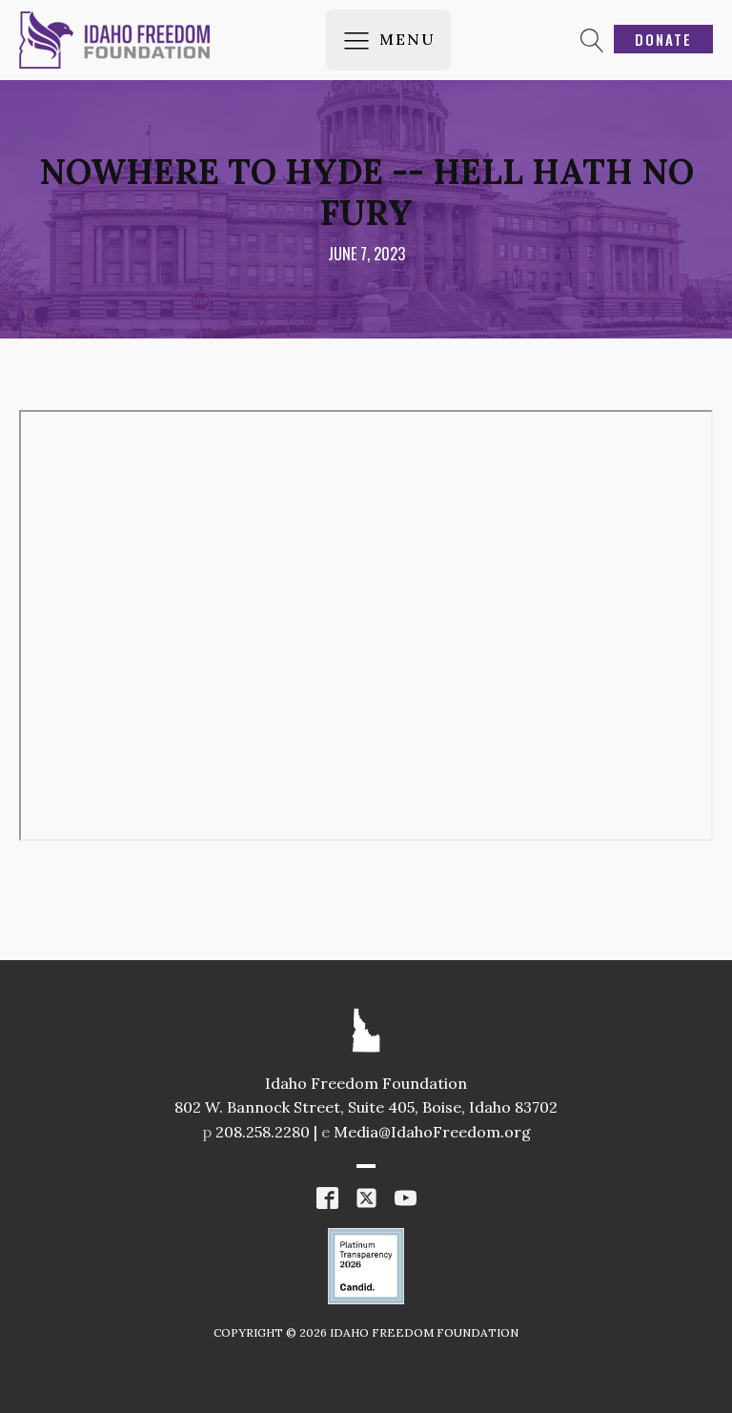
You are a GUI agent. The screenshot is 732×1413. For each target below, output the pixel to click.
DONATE (663, 39)
